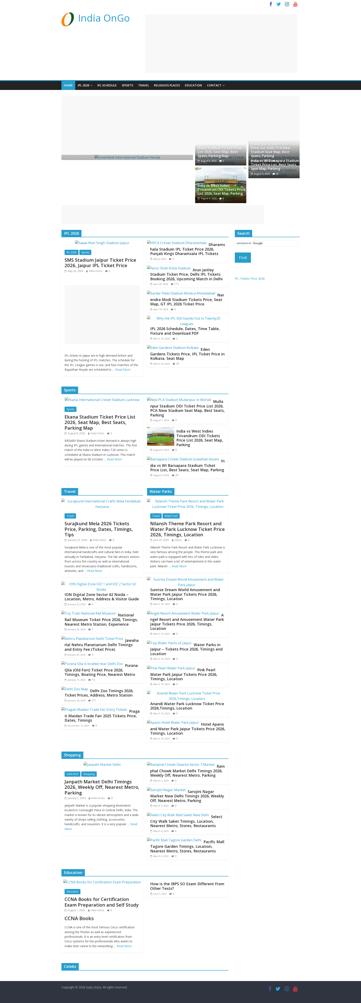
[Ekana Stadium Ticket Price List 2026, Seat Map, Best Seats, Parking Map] (102, 399)
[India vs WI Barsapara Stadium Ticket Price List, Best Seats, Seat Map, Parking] (183, 459)
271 (94, 700)
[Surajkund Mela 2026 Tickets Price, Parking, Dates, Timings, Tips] (102, 501)
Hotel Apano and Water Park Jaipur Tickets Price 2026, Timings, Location (187, 729)
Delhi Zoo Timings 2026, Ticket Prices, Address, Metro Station (99, 693)
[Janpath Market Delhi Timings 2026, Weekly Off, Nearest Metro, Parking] (102, 764)
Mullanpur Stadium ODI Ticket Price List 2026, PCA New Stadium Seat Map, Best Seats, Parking (275, 150)
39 (177, 363)
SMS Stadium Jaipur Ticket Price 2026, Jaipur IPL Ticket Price (100, 262)
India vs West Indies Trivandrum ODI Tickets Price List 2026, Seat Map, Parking (221, 189)
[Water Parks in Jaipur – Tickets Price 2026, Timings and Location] (169, 643)
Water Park (171, 516)
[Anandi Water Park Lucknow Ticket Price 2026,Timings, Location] (186, 693)
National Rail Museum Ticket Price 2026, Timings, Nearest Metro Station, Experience (101, 619)
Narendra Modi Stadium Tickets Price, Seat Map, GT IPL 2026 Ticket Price (187, 299)
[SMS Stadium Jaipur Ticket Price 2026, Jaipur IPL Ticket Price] (102, 243)
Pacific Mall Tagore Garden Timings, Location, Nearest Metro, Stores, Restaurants (187, 846)
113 (176, 284)
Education (193, 85)
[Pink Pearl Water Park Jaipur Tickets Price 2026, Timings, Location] (171, 668)
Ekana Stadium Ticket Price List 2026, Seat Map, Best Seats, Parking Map (220, 152)
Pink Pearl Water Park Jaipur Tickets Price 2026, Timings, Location (183, 674)
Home (68, 85)
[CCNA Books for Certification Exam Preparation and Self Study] (102, 882)
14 (93, 679)
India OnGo (104, 17)
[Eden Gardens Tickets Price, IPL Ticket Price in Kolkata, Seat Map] (172, 347)
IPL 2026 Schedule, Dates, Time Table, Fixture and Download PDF (185, 331)
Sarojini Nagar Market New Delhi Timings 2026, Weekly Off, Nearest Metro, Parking (187, 796)
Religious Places (167, 85)
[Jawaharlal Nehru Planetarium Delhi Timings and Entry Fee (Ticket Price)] (92, 638)
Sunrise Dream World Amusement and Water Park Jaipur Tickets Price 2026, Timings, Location (185, 594)
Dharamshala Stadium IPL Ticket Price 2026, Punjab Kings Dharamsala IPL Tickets (187, 249)
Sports (127, 85)
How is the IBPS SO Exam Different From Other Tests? (187, 886)
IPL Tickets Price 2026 (250, 279)
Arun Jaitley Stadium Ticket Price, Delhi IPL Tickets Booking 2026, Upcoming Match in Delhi (186, 274)
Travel (143, 85)
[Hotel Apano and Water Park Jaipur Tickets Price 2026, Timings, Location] (173, 722)
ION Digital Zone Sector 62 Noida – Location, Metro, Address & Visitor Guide (102, 597)
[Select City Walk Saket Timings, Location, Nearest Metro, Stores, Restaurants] (178, 815)
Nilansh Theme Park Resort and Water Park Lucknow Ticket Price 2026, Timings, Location (187, 529)
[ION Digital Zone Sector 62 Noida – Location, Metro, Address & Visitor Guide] (101, 584)
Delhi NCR (72, 774)
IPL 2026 (83, 85)
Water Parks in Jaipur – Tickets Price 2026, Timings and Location (186, 649)
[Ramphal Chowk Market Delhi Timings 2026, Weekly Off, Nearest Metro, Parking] (181, 764)
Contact (214, 85)
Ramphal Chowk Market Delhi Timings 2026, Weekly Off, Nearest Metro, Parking (187, 771)
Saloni (178, 540)
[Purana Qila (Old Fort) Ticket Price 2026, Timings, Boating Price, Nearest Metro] (92, 663)
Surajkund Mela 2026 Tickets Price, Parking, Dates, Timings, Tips (99, 529)
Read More (122, 369)
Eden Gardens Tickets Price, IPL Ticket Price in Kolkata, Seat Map (187, 354)
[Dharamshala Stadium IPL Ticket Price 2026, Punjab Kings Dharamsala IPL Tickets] (176, 243)
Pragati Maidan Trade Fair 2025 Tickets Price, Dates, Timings (102, 716)
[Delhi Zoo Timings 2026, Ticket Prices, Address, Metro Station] (74, 689)
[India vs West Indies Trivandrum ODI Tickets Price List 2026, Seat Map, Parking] (220, 170)
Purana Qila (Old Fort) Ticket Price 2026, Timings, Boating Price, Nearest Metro (101, 670)
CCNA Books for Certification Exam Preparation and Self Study (102, 902)
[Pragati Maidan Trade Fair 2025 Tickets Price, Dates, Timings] (94, 709)
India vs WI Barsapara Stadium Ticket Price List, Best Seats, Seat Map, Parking (275, 164)
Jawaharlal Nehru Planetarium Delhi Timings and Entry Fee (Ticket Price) (102, 645)
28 (277, 173)
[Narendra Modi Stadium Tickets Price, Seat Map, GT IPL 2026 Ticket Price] (181, 293)
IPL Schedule (107, 85)
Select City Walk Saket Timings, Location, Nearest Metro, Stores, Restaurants (186, 821)
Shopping (89, 774)
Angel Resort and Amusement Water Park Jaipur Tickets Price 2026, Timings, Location (187, 621)
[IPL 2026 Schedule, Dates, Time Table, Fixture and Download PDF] (186, 318)
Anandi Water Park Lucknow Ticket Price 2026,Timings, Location (187, 706)
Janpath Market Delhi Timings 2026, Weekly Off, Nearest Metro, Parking (102, 787)
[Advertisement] (221, 43)
